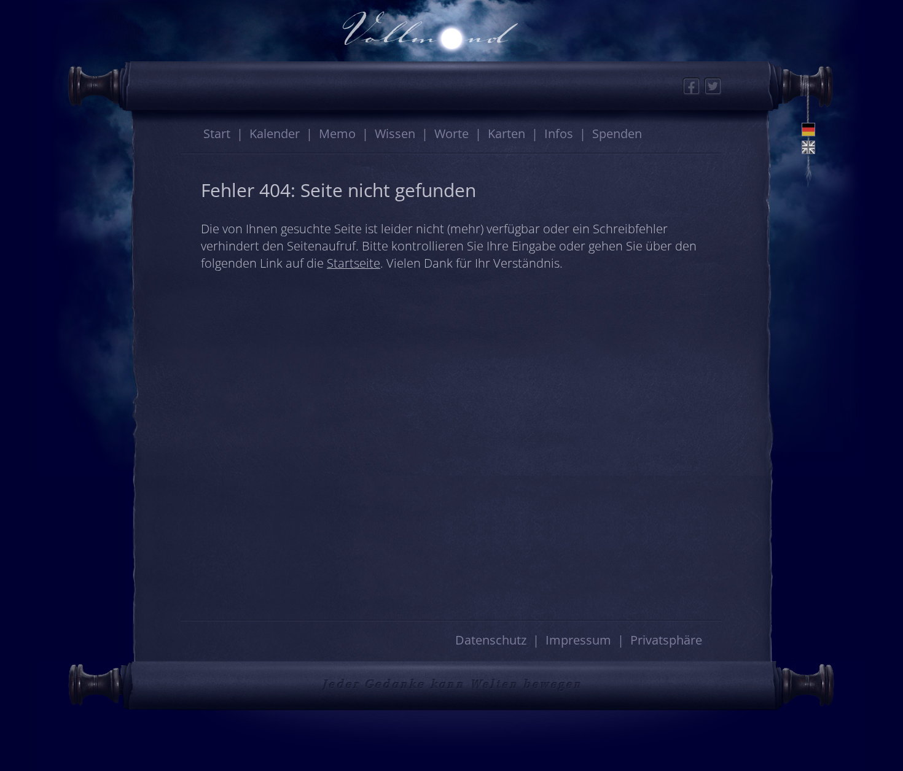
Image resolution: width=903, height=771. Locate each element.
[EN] (808, 147)
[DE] (808, 129)
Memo (337, 133)
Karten (506, 133)
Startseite (353, 263)
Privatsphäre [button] (666, 640)
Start (216, 133)
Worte (451, 133)
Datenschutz (490, 640)
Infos (558, 133)
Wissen (395, 133)
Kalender (274, 133)
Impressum (578, 640)
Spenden (617, 133)
